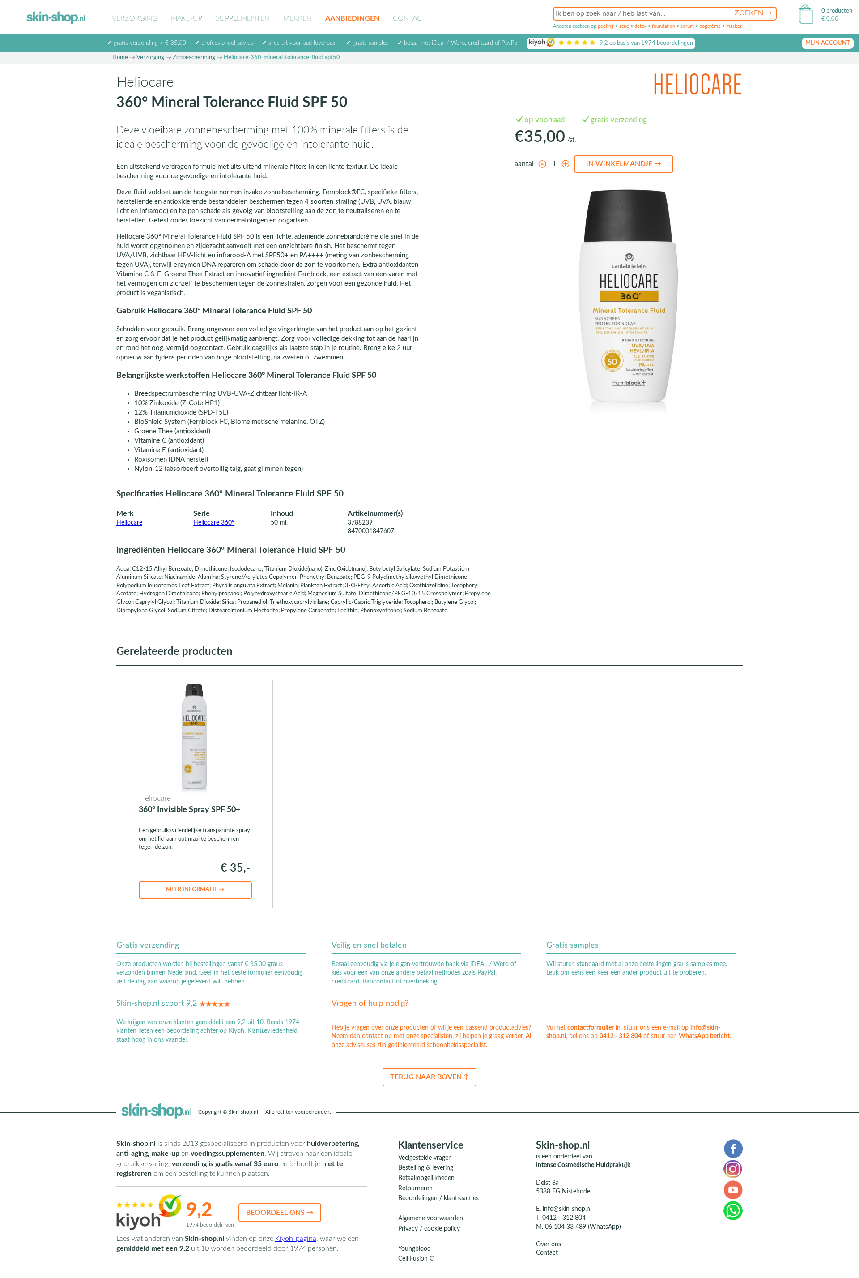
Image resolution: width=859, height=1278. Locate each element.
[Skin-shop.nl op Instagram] (732, 1169)
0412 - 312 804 (621, 1036)
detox (640, 26)
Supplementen (243, 18)
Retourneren (415, 1188)
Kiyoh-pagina (295, 1238)
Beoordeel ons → (280, 1212)
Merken (297, 18)
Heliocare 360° (213, 523)
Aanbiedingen (352, 18)
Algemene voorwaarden (430, 1218)
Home (120, 57)
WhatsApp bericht (704, 1036)
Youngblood (414, 1249)
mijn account (827, 43)
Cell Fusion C (416, 1259)
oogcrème (710, 26)
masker (734, 26)
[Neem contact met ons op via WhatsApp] (733, 1210)
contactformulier (590, 1028)
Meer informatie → (195, 890)
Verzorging (134, 18)
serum (687, 26)
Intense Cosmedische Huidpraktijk (583, 1165)
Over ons (548, 1244)
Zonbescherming (194, 57)
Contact (409, 18)
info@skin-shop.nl (567, 1209)
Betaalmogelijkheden (426, 1178)
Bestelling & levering (425, 1168)
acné (624, 26)
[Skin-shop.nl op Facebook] (733, 1148)
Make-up (186, 18)
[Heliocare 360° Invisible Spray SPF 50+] (194, 737)
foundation (663, 26)
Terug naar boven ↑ (429, 1077)
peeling (606, 26)
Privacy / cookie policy (429, 1229)
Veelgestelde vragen (425, 1158)
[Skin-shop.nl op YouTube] (733, 1189)
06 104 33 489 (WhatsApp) (583, 1227)
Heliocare (129, 523)
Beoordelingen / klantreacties (438, 1198)
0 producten (836, 11)
